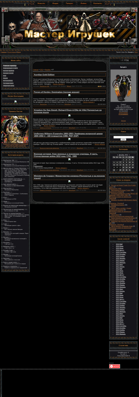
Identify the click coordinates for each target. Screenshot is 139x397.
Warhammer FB (8, 164)
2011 (41, 69)
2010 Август (120, 250)
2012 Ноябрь (120, 305)
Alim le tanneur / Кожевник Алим (122, 226)
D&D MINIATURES (9, 184)
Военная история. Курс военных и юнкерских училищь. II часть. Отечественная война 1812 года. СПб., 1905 (66, 155)
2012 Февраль (121, 287)
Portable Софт (8, 250)
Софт (5, 224)
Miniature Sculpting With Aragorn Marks (124, 200)
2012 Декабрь (120, 307)
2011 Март (119, 264)
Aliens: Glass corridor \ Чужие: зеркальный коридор (120, 209)
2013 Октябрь (120, 328)
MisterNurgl (67, 104)
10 (129, 162)
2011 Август (120, 275)
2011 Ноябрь (120, 281)
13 (117, 165)
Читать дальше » (59, 84)
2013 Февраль (121, 311)
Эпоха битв (115, 215)
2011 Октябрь (120, 279)
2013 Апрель (120, 315)
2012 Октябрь (120, 303)
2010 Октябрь (120, 254)
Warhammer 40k (8, 160)
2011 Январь (120, 260)
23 (126, 167)
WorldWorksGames (117, 205)
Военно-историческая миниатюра (14, 205)
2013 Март (119, 313)
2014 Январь (120, 332)
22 (123, 167)
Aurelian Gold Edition (44, 74)
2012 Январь (120, 285)
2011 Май (119, 268)
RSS (136, 52)
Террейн (112, 206)
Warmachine (7, 188)
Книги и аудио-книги (10, 262)
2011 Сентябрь (121, 277)
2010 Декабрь (120, 258)
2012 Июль (119, 297)
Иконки (5, 254)
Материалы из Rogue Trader (121, 190)
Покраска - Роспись (116, 203)
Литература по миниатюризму (13, 209)
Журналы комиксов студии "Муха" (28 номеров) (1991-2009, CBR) (123, 194)
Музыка (6, 237)
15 (123, 165)
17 (129, 165)
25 (133, 167)
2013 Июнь (119, 320)
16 (126, 165)
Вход (19, 52)
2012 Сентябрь (121, 301)
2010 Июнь (119, 246)
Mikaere (69, 86)
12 (114, 165)
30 (126, 170)
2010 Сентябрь (121, 252)
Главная (3, 52)
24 (129, 167)
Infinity (5, 201)
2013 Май (119, 318)
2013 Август (120, 324)
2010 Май (119, 244)
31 (129, 170)
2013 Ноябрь (120, 330)
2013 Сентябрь (121, 326)
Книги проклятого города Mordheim (123, 218)
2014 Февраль (121, 334)
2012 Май (119, 293)
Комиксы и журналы (10, 266)
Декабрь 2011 (123, 155)
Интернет (6, 242)
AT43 (5, 197)
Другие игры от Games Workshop (14, 168)
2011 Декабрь (120, 283)
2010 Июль (119, 248)
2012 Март (119, 289)
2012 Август (120, 299)
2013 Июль (119, 322)
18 (133, 165)
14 (120, 165)
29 (123, 170)
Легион (123, 121)
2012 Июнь (119, 295)
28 (120, 170)
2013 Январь (120, 309)
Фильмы (6, 232)
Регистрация (12, 52)
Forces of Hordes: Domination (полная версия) (56, 92)
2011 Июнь (119, 271)
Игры (5, 220)
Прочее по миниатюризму (12, 213)
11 (133, 162)
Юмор (5, 228)
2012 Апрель (120, 291)
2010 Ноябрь (120, 256)
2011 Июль (119, 273)
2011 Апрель (120, 266)
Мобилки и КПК (8, 246)
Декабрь (47, 69)
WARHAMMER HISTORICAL (13, 179)
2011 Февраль (120, 262)
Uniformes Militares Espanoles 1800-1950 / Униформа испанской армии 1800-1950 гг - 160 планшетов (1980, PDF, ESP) (68, 134)
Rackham (6, 192)
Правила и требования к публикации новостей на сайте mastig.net (15, 144)
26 (114, 170)
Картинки (6, 258)
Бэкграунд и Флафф (116, 192)
